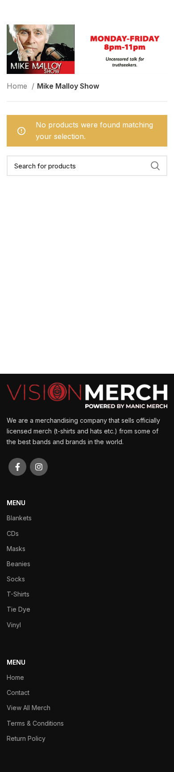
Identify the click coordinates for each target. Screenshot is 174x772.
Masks (16, 548)
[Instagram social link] (39, 467)
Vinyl (14, 625)
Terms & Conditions (35, 723)
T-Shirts (18, 594)
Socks (16, 579)
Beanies (18, 564)
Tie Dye (18, 609)
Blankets (19, 518)
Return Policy (26, 738)
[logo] (87, 394)
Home (18, 86)
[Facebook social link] (17, 467)
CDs (13, 533)
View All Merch (28, 707)
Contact (18, 692)
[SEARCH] (155, 165)
